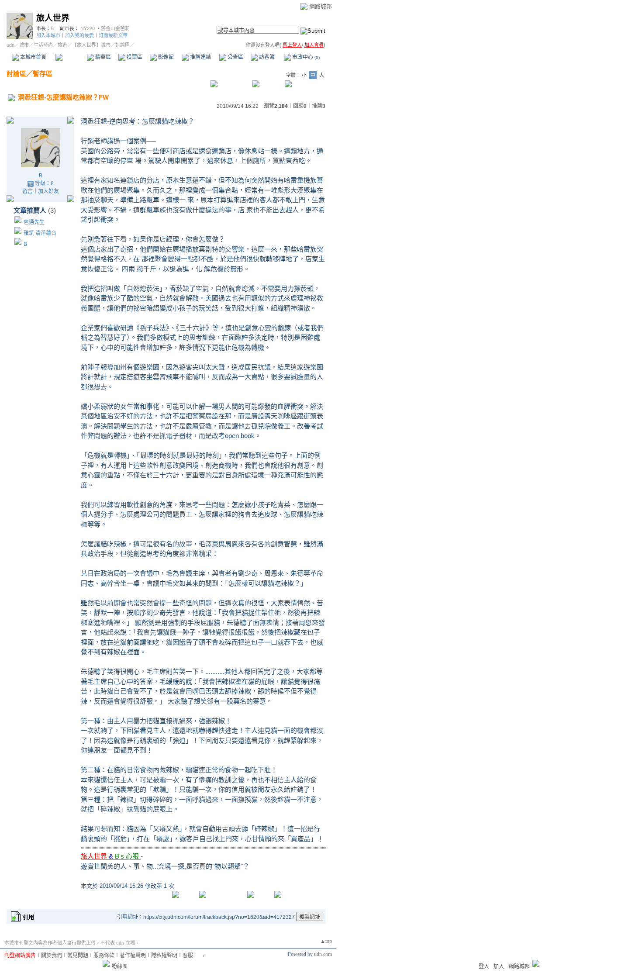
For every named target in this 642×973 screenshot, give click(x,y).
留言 (27, 191)
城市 (24, 45)
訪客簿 (266, 57)
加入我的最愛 (79, 35)
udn (10, 45)
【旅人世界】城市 (91, 45)
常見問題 (77, 955)
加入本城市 (48, 35)
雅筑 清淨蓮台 (40, 233)
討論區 (70, 57)
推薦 (318, 106)
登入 (484, 966)
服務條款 (103, 955)
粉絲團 (120, 966)
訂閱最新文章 (113, 35)
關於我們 (51, 955)
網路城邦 (320, 6)
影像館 (165, 57)
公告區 (234, 57)
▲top (326, 941)
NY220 (87, 28)
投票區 (133, 57)
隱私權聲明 (164, 955)
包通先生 (34, 222)
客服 (188, 955)
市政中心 (305, 57)
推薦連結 (200, 57)
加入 (499, 966)
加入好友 (48, 191)
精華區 (102, 57)
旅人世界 (52, 18)
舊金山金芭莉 (115, 28)
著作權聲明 (133, 955)
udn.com (323, 954)
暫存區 (42, 73)
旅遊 (62, 45)
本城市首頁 (32, 57)
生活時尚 (43, 45)
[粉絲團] (106, 963)
